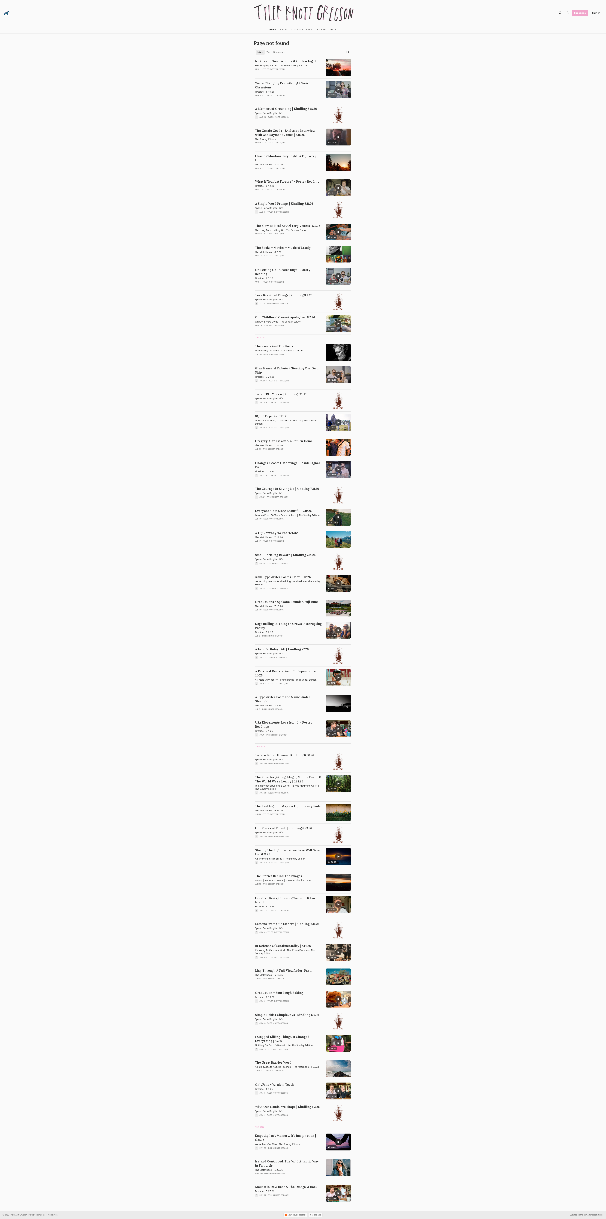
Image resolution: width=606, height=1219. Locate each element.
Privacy (31, 1214)
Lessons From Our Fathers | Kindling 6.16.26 (287, 924)
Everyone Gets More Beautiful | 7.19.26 (283, 511)
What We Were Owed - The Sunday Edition (278, 321)
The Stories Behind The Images (278, 876)
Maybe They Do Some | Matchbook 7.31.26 (279, 350)
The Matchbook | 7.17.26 (269, 537)
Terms (39, 1214)
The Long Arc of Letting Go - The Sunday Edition (281, 230)
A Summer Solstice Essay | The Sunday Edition (280, 858)
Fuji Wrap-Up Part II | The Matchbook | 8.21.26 (281, 65)
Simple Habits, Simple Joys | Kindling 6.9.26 (287, 1015)
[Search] (560, 13)
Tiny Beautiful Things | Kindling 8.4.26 (283, 295)
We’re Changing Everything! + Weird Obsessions (282, 85)
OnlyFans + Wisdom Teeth (274, 1084)
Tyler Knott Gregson (274, 69)
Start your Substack (297, 1214)
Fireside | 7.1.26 (264, 730)
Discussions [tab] (279, 52)
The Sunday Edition (265, 139)
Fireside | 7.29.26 (264, 376)
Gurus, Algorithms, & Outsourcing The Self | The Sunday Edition (286, 422)
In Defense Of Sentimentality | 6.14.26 (283, 946)
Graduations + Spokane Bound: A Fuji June (286, 602)
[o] (338, 89)
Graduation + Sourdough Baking (279, 993)
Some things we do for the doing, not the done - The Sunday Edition (288, 583)
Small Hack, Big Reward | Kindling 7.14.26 (285, 555)
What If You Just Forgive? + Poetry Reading (287, 181)
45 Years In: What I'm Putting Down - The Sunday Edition (286, 679)
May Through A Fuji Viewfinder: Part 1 (283, 970)
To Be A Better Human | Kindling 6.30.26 (284, 755)
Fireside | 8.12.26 (264, 185)
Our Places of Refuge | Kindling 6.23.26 (283, 828)
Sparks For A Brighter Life (269, 113)
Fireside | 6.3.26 (264, 1088)
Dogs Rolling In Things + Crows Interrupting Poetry (288, 626)
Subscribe (580, 12)
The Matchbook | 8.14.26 (269, 164)
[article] (303, 67)
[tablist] (271, 52)
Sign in (596, 12)
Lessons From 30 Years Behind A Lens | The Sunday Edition (287, 515)
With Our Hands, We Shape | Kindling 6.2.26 (287, 1107)
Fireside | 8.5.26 (264, 278)
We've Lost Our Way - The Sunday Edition (277, 1144)
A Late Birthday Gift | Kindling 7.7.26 (282, 649)
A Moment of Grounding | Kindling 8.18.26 (286, 109)
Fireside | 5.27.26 (264, 1191)
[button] (272, 29)
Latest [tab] (260, 52)
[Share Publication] (567, 13)
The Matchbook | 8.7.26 (268, 251)
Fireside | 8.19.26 (264, 91)
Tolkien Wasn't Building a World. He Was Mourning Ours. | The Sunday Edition (287, 787)
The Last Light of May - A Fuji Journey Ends (288, 806)
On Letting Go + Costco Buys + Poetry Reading (282, 272)
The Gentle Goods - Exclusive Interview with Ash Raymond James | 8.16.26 (285, 133)
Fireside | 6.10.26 (264, 997)
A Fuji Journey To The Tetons (276, 533)
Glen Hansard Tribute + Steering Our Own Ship (287, 370)
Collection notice (50, 1214)
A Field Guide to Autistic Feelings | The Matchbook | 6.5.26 (287, 1066)
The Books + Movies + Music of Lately (283, 248)
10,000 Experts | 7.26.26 (271, 416)
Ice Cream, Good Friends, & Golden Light (285, 61)
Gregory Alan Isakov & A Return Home (284, 441)
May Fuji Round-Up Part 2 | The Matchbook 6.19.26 (283, 880)
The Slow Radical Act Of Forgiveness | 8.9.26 (287, 226)
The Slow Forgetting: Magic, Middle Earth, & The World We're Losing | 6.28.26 (288, 779)
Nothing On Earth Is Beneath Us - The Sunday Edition (284, 1045)
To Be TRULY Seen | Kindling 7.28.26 (281, 394)
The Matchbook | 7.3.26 (268, 705)
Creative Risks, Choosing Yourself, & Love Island (286, 900)
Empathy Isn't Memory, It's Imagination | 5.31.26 (285, 1138)
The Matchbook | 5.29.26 (269, 1169)
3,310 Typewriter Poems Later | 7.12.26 (283, 577)
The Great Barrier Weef (273, 1062)
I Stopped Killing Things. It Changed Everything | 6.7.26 (282, 1039)
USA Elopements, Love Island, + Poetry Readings (283, 724)
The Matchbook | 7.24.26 (269, 445)
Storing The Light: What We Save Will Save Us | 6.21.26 (287, 852)
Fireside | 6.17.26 (264, 906)
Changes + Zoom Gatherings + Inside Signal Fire (287, 465)
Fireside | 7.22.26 (264, 471)
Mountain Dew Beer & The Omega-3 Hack (286, 1187)
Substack (574, 1214)
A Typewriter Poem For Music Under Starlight (282, 699)
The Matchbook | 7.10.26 (269, 606)
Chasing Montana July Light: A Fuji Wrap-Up (286, 158)
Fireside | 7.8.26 (264, 632)
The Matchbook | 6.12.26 (269, 974)
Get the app (315, 1214)
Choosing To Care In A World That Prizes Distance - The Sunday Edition (285, 951)
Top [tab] (268, 52)
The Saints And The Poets (274, 346)
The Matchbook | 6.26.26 (269, 810)
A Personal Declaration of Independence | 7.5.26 (286, 673)
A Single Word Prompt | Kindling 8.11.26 (284, 203)
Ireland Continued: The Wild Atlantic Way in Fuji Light (287, 1163)
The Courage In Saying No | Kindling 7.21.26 (287, 489)
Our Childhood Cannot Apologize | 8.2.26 (285, 317)
